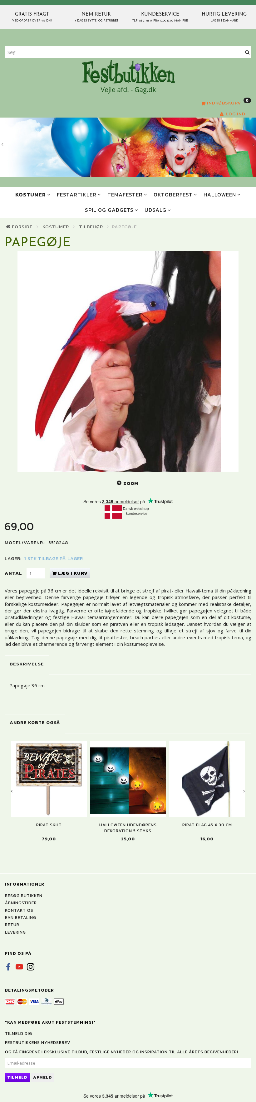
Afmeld (42, 1077)
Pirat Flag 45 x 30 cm (207, 825)
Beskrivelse (27, 663)
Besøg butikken (23, 895)
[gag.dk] (128, 76)
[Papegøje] (128, 361)
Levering (15, 932)
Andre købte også (35, 722)
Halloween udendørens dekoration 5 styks (128, 828)
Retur (12, 924)
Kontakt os (19, 910)
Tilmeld (17, 1077)
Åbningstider (21, 903)
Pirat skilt (49, 825)
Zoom (130, 483)
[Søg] (247, 52)
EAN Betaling (20, 917)
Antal (14, 573)
